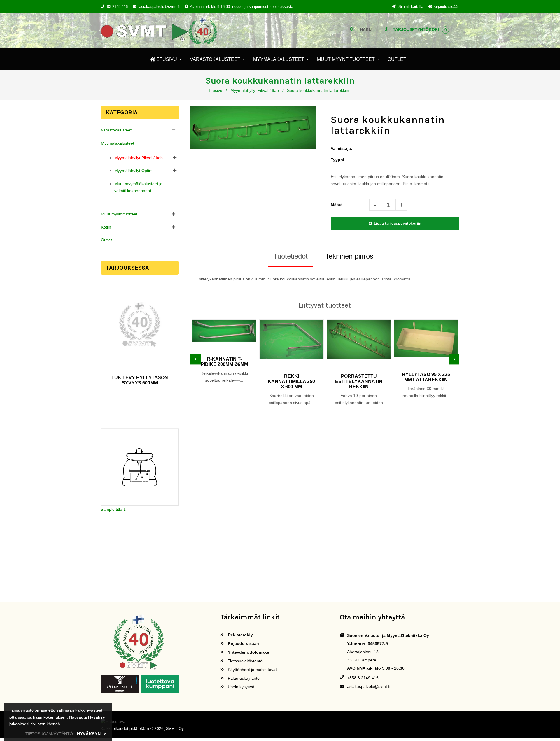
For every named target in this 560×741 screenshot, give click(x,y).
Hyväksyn (92, 733)
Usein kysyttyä (240, 686)
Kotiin (106, 227)
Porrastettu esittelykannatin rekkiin (358, 381)
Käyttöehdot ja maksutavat (252, 669)
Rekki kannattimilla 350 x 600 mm (291, 381)
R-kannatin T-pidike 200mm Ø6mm (224, 362)
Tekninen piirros (349, 256)
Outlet (106, 240)
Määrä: (337, 204)
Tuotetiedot (290, 256)
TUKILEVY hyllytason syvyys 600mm (139, 380)
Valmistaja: (341, 148)
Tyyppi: (338, 159)
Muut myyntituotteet (119, 214)
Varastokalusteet (116, 130)
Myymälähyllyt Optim (133, 170)
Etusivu (215, 90)
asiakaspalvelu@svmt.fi (159, 6)
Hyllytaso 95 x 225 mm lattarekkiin (426, 377)
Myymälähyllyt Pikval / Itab (254, 90)
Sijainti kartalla (410, 6)
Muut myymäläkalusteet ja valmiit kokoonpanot (138, 187)
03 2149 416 (117, 6)
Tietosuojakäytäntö (244, 661)
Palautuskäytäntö (243, 678)
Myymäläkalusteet (117, 143)
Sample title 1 (113, 509)
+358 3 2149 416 (363, 677)
